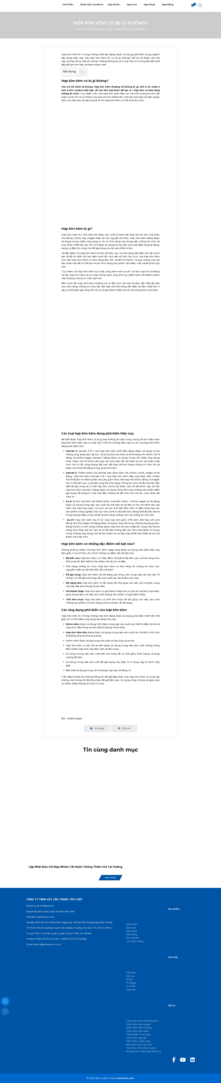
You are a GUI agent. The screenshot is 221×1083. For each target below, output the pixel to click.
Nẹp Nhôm (114, 4)
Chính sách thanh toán (138, 1041)
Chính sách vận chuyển (138, 1024)
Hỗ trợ (171, 1005)
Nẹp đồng (131, 934)
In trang (99, 728)
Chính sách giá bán (136, 1037)
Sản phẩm (174, 908)
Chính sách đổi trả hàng (139, 1027)
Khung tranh (132, 937)
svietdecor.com (45, 916)
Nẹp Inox (132, 4)
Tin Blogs (131, 982)
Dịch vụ (130, 976)
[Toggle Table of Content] (80, 72)
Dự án (129, 979)
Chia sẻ (125, 728)
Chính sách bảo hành (137, 1031)
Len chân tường (134, 941)
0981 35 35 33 (69, 938)
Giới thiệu (67, 4)
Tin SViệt (130, 986)
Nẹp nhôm (132, 924)
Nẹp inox (131, 927)
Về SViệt (173, 957)
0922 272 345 (43, 938)
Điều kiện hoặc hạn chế (139, 1044)
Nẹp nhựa (131, 931)
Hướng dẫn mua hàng (138, 1034)
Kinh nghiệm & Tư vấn (100, 29)
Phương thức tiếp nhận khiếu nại (143, 1051)
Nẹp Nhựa (149, 4)
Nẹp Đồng (167, 4)
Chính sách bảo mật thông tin (142, 1020)
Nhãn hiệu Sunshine (91, 4)
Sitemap (130, 989)
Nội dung (69, 71)
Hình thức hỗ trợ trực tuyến (141, 1047)
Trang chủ (81, 29)
